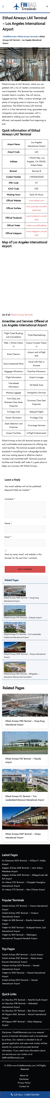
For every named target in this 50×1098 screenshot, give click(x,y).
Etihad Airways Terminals (28, 36)
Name (8, 523)
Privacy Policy (24, 1082)
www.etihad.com (36, 200)
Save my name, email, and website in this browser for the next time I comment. (23, 556)
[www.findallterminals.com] (25, 6)
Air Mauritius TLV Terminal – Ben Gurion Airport (23, 1010)
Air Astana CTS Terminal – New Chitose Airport (23, 889)
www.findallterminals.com (23, 1065)
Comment (10, 499)
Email (8, 536)
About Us (24, 1075)
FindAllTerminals (9, 36)
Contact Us (24, 1086)
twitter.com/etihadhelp (37, 225)
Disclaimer (24, 1079)
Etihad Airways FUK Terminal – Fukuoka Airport (23, 617)
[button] (47, 6)
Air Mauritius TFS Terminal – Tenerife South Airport (24, 999)
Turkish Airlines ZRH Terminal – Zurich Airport (22, 954)
